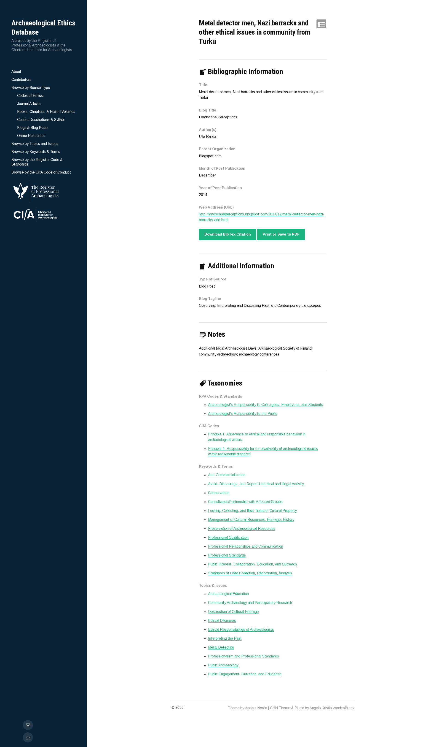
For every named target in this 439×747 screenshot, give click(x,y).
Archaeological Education (228, 594)
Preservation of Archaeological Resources (241, 528)
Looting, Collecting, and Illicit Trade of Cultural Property (252, 511)
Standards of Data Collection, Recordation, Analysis (250, 573)
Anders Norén (256, 708)
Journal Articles (29, 104)
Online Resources (31, 136)
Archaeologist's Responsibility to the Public (242, 414)
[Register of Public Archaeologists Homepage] (43, 190)
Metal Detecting (221, 647)
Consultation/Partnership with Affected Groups (245, 502)
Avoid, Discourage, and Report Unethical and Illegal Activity (256, 484)
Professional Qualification (228, 537)
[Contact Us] (28, 737)
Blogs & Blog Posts (32, 128)
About (16, 71)
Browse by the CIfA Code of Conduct (41, 172)
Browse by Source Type (30, 88)
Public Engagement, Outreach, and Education (244, 674)
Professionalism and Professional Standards (243, 656)
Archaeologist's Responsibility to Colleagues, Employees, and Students (265, 405)
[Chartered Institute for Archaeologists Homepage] (43, 215)
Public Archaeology (223, 665)
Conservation (218, 493)
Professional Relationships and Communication (245, 546)
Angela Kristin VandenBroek (332, 708)
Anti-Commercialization (226, 475)
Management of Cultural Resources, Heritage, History (251, 520)
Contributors (21, 79)
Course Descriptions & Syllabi (40, 120)
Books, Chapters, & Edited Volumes (46, 112)
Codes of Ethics (30, 96)
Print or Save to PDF (281, 234)
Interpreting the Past (225, 638)
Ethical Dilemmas (222, 620)
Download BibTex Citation (227, 234)
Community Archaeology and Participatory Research (250, 603)
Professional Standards (227, 555)
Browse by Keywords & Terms (35, 152)
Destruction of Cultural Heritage (233, 612)
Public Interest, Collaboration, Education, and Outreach (252, 564)
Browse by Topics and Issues (34, 144)
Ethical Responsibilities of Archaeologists (241, 629)
